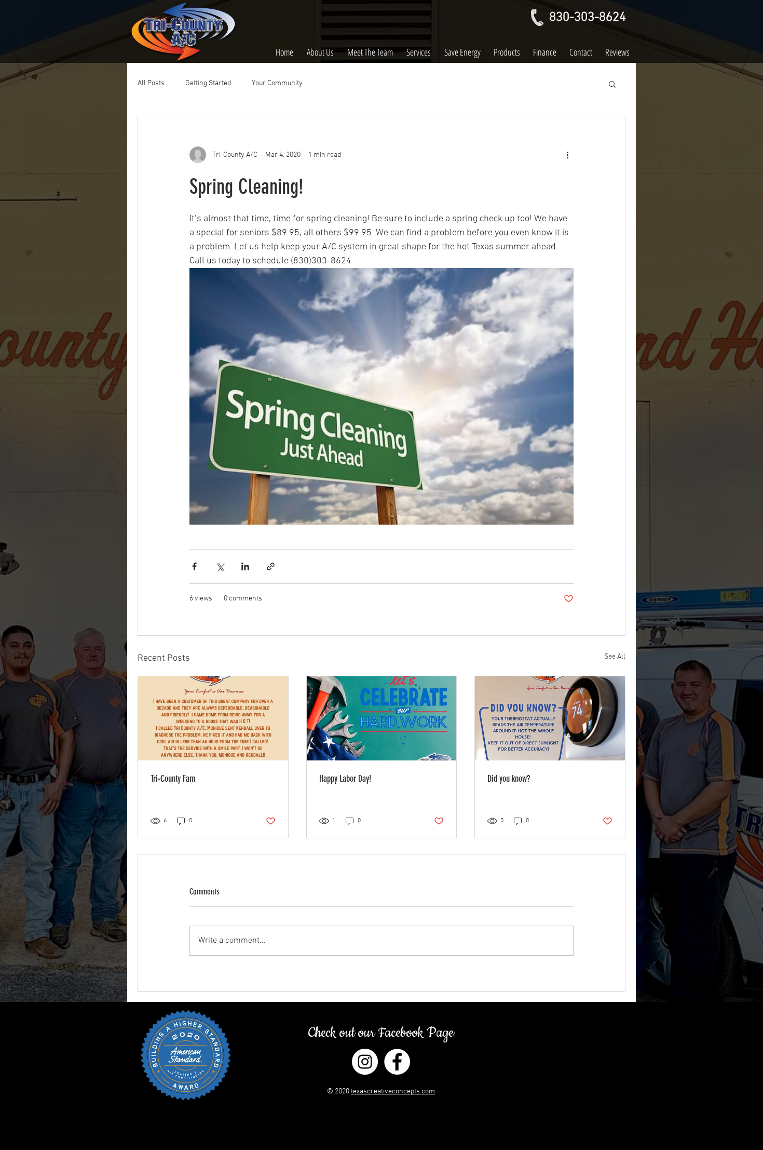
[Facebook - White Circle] (397, 1062)
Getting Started (208, 83)
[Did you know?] (550, 718)
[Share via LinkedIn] (245, 566)
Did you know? (508, 778)
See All (614, 656)
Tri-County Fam (173, 778)
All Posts (151, 83)
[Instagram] (365, 1062)
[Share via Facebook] (194, 566)
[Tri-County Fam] (213, 718)
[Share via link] (271, 566)
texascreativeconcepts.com (393, 1091)
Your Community (277, 83)
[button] (612, 83)
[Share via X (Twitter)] (220, 566)
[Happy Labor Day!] (382, 718)
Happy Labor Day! (345, 778)
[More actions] (567, 155)
